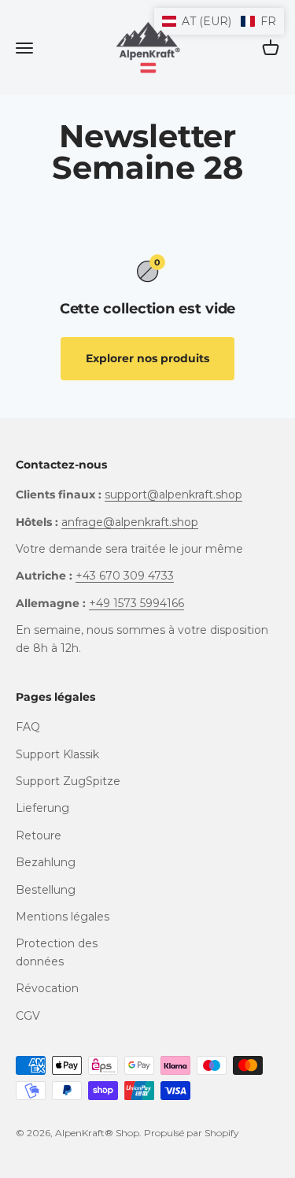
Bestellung (46, 890)
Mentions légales (62, 916)
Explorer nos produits (147, 358)
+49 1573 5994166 (136, 603)
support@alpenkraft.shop (173, 494)
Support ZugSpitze (68, 781)
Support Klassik (57, 754)
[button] (219, 21)
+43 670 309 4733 (125, 576)
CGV (28, 1016)
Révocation (47, 988)
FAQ (28, 727)
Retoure (38, 835)
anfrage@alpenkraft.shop (129, 522)
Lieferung (42, 808)
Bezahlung (46, 862)
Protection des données (57, 952)
